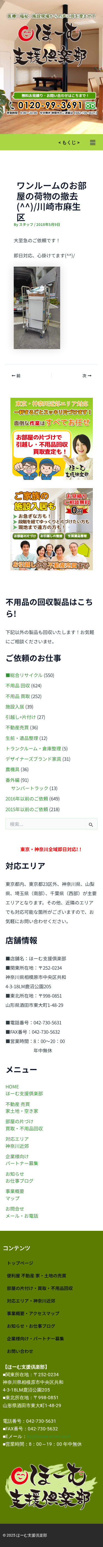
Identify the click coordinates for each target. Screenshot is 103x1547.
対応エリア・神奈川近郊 (31, 1300)
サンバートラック (29, 788)
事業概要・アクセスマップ (33, 1313)
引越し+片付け (20, 716)
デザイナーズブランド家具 (33, 758)
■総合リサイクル (24, 675)
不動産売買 (17, 727)
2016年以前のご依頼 (26, 798)
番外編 (12, 779)
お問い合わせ (20, 1351)
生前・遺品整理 (21, 737)
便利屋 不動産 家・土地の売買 (36, 1275)
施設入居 (14, 706)
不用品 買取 (17, 696)
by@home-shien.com (49, 1436)
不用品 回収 (17, 685)
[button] (92, 142)
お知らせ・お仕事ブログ (31, 1326)
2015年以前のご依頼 (26, 809)
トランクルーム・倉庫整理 (33, 748)
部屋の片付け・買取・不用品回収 (40, 1288)
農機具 (12, 769)
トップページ (20, 1263)
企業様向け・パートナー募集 (35, 1338)
